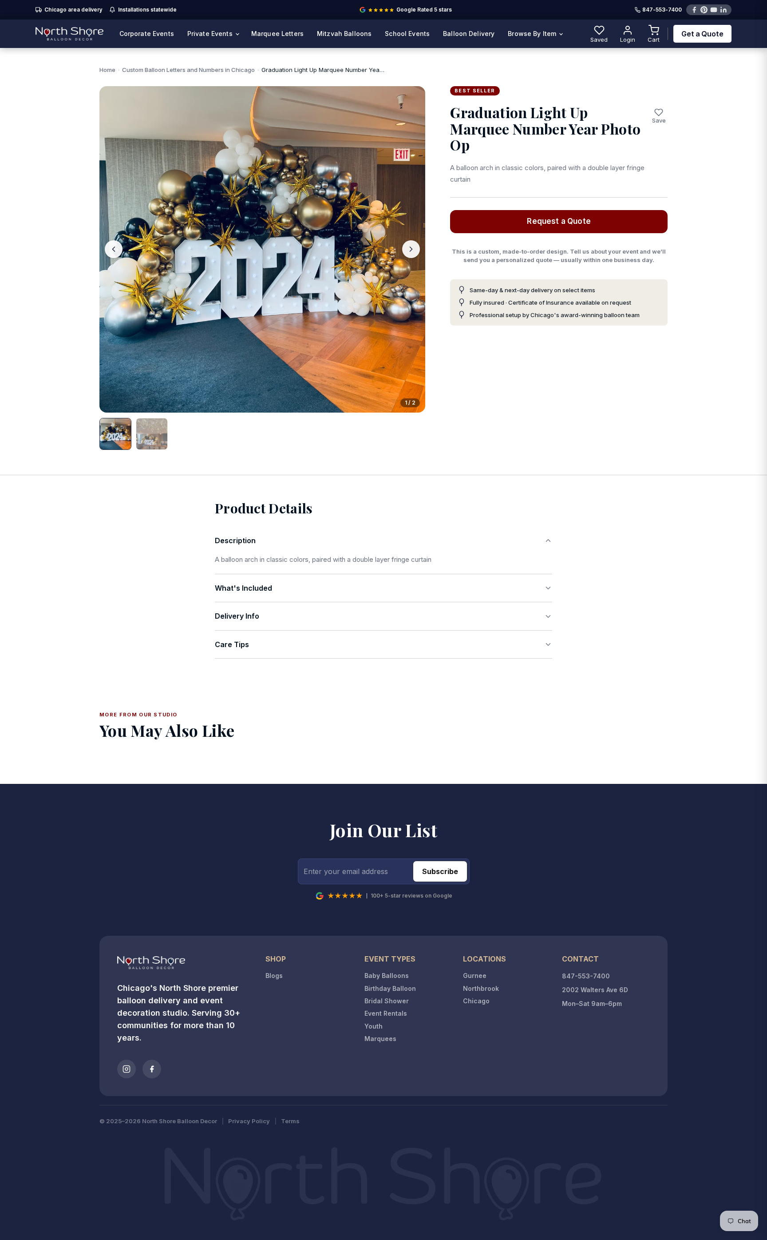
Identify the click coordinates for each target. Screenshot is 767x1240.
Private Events (210, 33)
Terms (290, 1121)
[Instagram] (126, 1069)
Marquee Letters (277, 33)
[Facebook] (694, 9)
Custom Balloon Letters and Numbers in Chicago (188, 69)
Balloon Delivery (468, 33)
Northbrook (481, 988)
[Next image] (411, 249)
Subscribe (440, 871)
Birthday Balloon (390, 988)
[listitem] (115, 434)
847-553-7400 (662, 10)
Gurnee (474, 975)
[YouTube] (713, 9)
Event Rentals (385, 1013)
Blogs (274, 975)
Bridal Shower (386, 1001)
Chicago (476, 1001)
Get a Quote (702, 33)
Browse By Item (533, 33)
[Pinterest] (704, 9)
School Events (407, 33)
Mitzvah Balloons (344, 33)
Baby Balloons (386, 975)
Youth (373, 1026)
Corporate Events (146, 33)
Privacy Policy (249, 1121)
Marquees (380, 1038)
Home (107, 69)
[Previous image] (114, 249)
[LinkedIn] (723, 9)
